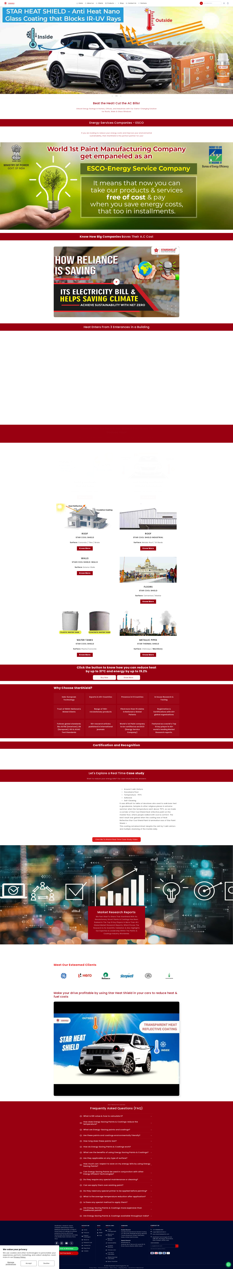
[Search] (201, 3)
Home (81, 3)
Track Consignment (112, 1230)
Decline (46, 1263)
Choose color (112, 1250)
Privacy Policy (93, 1267)
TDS (100, 1230)
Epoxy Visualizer (112, 1261)
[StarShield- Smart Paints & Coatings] (14, 3)
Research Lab (88, 1242)
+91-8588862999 (158, 1229)
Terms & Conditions (103, 1267)
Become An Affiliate (111, 1239)
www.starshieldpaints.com (161, 1234)
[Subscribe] (176, 1246)
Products (86, 1232)
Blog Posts (87, 1248)
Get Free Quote (66, 1253)
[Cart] (227, 3)
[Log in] (224, 3)
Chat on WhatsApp (66, 1248)
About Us (86, 1240)
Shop (122, 3)
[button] (116, 1116)
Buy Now (104, 677)
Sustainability (112, 1243)
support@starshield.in (159, 1232)
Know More (128, 677)
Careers (86, 1251)
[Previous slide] (112, 96)
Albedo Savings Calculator (112, 1257)
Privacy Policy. (20, 1257)
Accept (29, 1263)
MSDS (100, 1232)
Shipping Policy (123, 1267)
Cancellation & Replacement (136, 1267)
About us (90, 3)
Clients (100, 3)
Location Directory (110, 1246)
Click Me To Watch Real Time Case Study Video (116, 839)
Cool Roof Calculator (111, 1253)
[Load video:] (116, 1049)
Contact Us (132, 3)
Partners (144, 3)
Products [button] (110, 3)
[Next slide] (121, 96)
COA (100, 1235)
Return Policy (113, 1267)
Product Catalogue (87, 1236)
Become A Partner (111, 1234)
